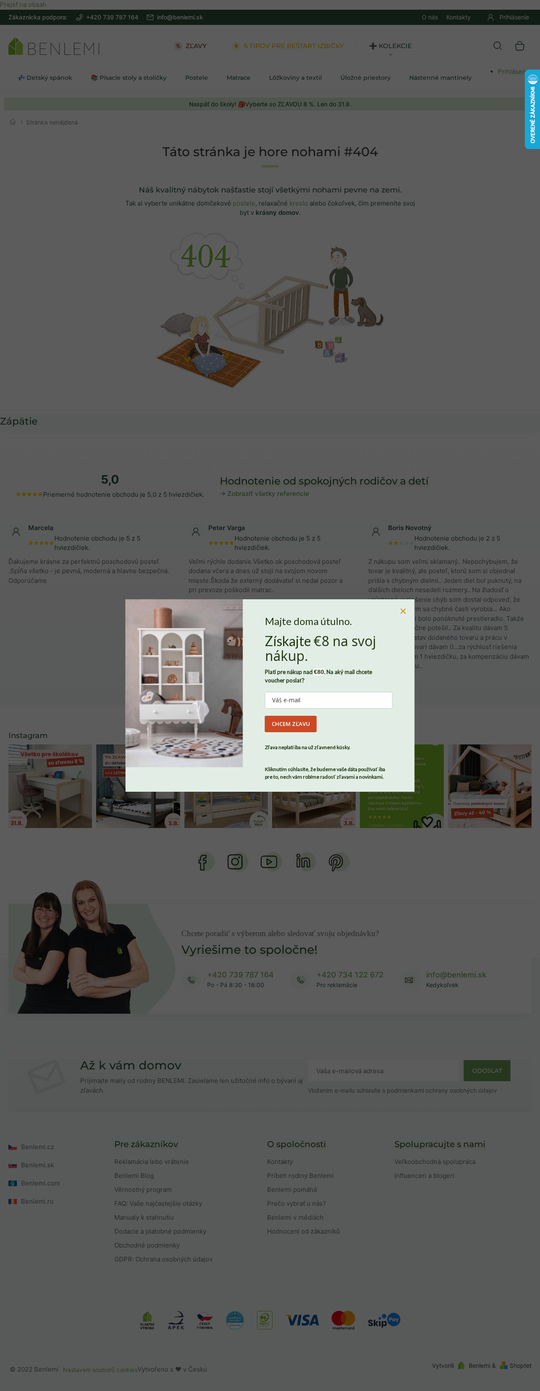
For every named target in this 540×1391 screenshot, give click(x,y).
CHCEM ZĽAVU (291, 724)
